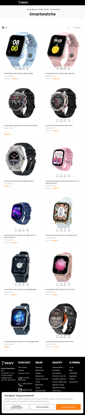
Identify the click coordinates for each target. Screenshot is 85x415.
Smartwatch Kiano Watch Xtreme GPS (59, 342)
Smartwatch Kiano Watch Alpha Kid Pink (60, 73)
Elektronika (39, 385)
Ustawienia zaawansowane (17, 407)
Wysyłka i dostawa (59, 379)
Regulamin (73, 376)
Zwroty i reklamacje (59, 382)
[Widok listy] (6, 28)
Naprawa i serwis (58, 385)
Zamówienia (56, 373)
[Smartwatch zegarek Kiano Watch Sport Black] (21, 103)
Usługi (37, 388)
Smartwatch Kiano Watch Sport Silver (59, 125)
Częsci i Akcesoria (41, 379)
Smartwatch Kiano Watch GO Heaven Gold (61, 235)
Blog (70, 370)
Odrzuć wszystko (42, 407)
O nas (71, 367)
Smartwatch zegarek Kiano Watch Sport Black (20, 125)
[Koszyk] (76, 2)
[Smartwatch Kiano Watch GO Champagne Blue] (21, 319)
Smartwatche (9, 76)
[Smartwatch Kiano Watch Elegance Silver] (21, 158)
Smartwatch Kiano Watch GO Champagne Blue (21, 342)
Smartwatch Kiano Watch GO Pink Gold (60, 289)
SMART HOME (8, 128)
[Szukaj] (42, 2)
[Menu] (2, 2)
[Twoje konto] (59, 2)
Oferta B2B (73, 373)
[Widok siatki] (3, 28)
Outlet (37, 382)
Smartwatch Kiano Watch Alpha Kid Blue (18, 73)
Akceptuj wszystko (68, 407)
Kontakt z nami (23, 373)
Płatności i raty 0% (59, 376)
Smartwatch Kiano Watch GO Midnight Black (20, 289)
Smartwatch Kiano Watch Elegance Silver (19, 181)
